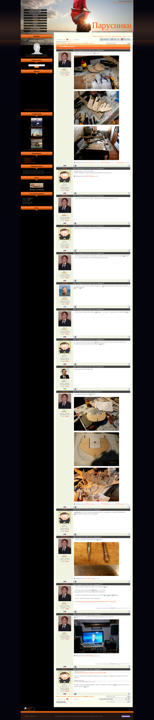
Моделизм (63, 43)
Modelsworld (27, 161)
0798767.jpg (90, 578)
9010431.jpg (90, 162)
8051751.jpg (90, 176)
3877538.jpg (90, 656)
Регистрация (121, 2)
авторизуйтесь (43, 56)
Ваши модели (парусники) (74, 43)
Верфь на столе (28, 158)
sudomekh (65, 50)
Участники (107, 36)
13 (77, 39)
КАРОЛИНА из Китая (88, 43)
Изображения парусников (36, 128)
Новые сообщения (98, 36)
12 (75, 39)
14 (101, 614)
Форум (58, 43)
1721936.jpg (119, 162)
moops (69, 41)
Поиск (124, 36)
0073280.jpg (104, 504)
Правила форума (117, 36)
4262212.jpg (90, 504)
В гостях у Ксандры (29, 162)
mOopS (26, 716)
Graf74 (65, 168)
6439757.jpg (104, 162)
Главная (115, 2)
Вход (127, 2)
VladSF (65, 366)
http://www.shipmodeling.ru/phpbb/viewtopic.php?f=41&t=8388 (96, 601)
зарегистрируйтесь (30, 56)
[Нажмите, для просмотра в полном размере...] (96, 89)
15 (101, 669)
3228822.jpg (119, 504)
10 (101, 391)
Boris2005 (65, 283)
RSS (131, 2)
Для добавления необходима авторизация (37, 110)
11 (101, 509)
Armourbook (27, 159)
